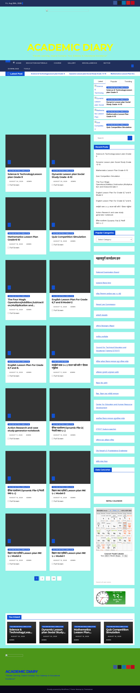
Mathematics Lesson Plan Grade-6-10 (23, 238)
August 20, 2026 (60, 181)
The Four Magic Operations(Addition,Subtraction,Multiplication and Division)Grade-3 (25, 304)
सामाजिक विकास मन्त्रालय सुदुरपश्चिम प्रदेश (110, 418)
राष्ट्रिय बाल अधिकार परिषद (105, 440)
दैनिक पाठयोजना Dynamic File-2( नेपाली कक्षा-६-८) (67, 429)
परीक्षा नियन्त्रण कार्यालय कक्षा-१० (107, 294)
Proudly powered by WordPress (58, 689)
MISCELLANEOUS (90, 63)
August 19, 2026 (16, 244)
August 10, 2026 (60, 435)
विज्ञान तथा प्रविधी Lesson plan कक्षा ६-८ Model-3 (68, 492)
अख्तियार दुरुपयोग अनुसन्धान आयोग (107, 372)
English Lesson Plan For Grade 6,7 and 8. (25, 366)
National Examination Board (107, 272)
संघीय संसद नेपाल (102, 461)
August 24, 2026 (16, 181)
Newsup (78, 689)
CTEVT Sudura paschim (106, 429)
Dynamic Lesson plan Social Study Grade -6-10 (118, 103)
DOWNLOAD (13, 69)
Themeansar (88, 689)
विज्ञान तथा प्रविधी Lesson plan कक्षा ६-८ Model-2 (24, 554)
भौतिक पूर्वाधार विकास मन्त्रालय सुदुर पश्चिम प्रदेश (112, 361)
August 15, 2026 (16, 309)
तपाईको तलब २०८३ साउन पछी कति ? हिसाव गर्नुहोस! (70, 366)
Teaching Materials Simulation (117, 87)
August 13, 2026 (60, 307)
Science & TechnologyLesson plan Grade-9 (25, 175)
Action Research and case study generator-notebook (24, 429)
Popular (113, 81)
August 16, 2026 (60, 241)
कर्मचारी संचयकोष (101, 315)
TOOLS (27, 69)
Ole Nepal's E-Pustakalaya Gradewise (111, 451)
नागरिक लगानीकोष (102, 337)
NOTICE (107, 63)
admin (29, 181)
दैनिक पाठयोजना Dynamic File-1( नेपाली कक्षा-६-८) (26, 492)
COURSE (58, 63)
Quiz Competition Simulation (118, 127)
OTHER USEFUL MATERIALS (60, 361)
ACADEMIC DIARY (70, 47)
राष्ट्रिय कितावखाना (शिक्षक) (105, 326)
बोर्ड (120, 294)
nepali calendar (107, 582)
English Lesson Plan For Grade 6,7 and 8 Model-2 (69, 301)
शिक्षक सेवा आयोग (101, 383)
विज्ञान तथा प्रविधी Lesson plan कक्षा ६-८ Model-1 (68, 554)
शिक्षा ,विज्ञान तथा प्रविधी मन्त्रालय (107, 394)
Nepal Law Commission (105, 304)
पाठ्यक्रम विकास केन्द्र (103, 283)
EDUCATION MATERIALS (37, 63)
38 (53, 578)
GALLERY (72, 63)
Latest (100, 81)
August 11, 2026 (60, 372)
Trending (128, 81)
